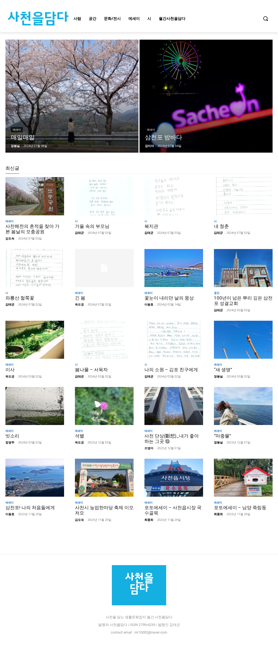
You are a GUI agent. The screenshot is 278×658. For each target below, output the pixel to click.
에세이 (17, 129)
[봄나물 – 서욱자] (104, 340)
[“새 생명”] (243, 340)
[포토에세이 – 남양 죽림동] (243, 478)
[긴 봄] (104, 268)
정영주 (9, 442)
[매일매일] (71, 96)
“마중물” (222, 436)
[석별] (104, 406)
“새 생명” (223, 369)
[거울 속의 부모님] (104, 196)
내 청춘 (221, 226)
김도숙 (9, 238)
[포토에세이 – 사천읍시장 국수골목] (173, 478)
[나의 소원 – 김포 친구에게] (173, 340)
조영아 (148, 448)
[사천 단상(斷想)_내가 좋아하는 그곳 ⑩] (173, 406)
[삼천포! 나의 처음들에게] (34, 478)
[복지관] (173, 196)
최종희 (148, 520)
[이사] (34, 340)
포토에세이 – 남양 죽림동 (240, 507)
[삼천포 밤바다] (206, 96)
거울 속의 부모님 (92, 226)
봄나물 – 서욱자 (91, 369)
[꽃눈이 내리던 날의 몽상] (173, 268)
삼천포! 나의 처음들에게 (30, 507)
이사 (10, 369)
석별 (79, 436)
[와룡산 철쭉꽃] (34, 268)
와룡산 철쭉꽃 (19, 298)
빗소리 (12, 436)
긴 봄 (80, 298)
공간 (216, 293)
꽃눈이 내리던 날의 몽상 (169, 298)
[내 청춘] (243, 196)
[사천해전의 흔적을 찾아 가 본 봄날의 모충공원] (34, 196)
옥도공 (79, 304)
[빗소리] (34, 406)
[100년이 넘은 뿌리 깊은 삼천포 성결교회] (243, 268)
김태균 (79, 233)
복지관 (151, 226)
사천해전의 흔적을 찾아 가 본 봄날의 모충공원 (32, 228)
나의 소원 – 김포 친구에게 (171, 369)
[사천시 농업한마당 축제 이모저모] (104, 478)
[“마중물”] (243, 406)
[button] (265, 18)
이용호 (148, 304)
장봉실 (218, 376)
